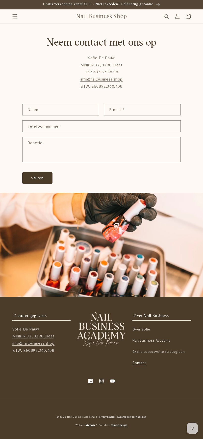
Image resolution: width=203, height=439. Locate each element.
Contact (139, 362)
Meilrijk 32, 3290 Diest (33, 335)
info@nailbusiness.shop (101, 79)
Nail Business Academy (151, 340)
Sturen (37, 177)
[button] (14, 16)
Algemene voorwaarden (131, 416)
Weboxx (90, 424)
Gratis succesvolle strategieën (158, 351)
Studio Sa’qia (119, 424)
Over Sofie (141, 329)
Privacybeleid (106, 416)
